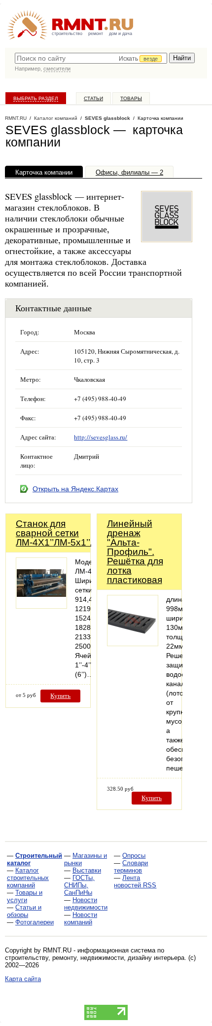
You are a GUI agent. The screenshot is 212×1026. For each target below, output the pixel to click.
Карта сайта (23, 979)
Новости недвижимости (85, 903)
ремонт (95, 33)
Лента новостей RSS (135, 881)
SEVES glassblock (107, 118)
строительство (67, 33)
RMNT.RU (16, 118)
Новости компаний (80, 918)
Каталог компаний (55, 118)
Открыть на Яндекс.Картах (75, 489)
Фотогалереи (34, 922)
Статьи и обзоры (24, 911)
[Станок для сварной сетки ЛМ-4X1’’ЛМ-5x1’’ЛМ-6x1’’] (41, 606)
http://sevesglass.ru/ (100, 437)
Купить (60, 695)
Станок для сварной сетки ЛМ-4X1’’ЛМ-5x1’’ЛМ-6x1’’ (72, 533)
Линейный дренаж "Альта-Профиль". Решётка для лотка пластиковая (135, 551)
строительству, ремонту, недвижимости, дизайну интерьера (94, 957)
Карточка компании (43, 172)
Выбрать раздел (35, 98)
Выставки (86, 870)
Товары (131, 98)
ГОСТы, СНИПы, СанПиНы (79, 885)
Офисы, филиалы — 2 (129, 172)
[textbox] (91, 58)
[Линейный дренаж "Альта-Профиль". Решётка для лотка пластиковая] (132, 643)
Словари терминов (131, 866)
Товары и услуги (24, 896)
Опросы (133, 855)
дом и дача (120, 33)
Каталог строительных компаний (28, 878)
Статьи (93, 98)
